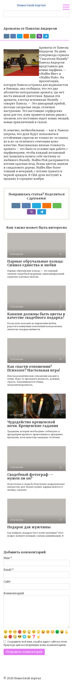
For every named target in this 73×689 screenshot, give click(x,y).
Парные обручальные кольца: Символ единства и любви (35, 263)
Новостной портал (31, 5)
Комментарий (14, 593)
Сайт (7, 581)
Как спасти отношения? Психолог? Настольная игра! (33, 368)
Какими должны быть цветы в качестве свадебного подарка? (36, 316)
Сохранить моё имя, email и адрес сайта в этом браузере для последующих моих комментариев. (35, 643)
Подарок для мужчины (29, 527)
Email (9, 569)
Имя (8, 558)
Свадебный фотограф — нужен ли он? (30, 476)
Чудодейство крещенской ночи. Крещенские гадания (32, 424)
